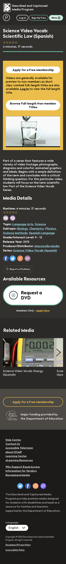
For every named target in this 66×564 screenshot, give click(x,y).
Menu (54, 18)
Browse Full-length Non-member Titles (33, 105)
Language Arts (22, 224)
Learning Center (16, 456)
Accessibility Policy (15, 550)
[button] (6, 258)
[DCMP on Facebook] (28, 486)
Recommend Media (18, 475)
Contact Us (13, 443)
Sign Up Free (39, 17)
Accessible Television (19, 447)
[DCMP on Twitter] (20, 486)
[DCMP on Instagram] (35, 486)
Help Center (13, 439)
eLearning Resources (19, 460)
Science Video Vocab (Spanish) (35, 250)
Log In (24, 89)
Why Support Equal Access (23, 466)
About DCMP (14, 452)
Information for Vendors (21, 470)
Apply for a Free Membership (33, 70)
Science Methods (15, 233)
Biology (22, 228)
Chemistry (36, 228)
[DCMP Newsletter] (43, 486)
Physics (50, 228)
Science (40, 224)
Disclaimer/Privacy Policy (18, 545)
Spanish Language (42, 233)
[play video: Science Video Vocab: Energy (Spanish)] (28, 366)
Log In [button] (22, 17)
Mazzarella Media (46, 246)
